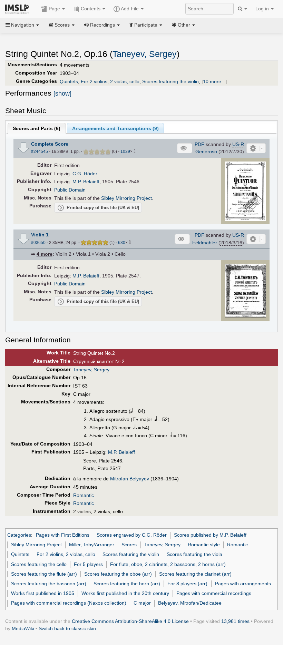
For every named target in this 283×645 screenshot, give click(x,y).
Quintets (69, 81)
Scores (129, 544)
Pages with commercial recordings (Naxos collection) (68, 603)
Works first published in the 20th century (125, 593)
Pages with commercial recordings (213, 593)
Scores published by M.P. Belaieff (210, 535)
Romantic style (204, 544)
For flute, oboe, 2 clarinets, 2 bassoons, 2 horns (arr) (168, 564)
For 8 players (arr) (187, 583)
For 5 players (88, 564)
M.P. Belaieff (85, 181)
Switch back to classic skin (67, 628)
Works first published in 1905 (42, 593)
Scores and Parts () (36, 128)
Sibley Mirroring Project (126, 198)
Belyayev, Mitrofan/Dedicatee (190, 603)
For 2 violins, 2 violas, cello (110, 81)
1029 (125, 151)
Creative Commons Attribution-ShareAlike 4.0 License (130, 621)
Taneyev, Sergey (145, 54)
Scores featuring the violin (170, 81)
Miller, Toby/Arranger (91, 544)
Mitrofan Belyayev (129, 478)
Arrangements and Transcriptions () (115, 128)
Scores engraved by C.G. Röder (132, 535)
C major (142, 603)
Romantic (83, 495)
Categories (19, 535)
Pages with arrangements (243, 583)
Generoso (206, 151)
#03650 (38, 242)
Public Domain (70, 190)
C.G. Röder (84, 173)
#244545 (39, 151)
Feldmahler (204, 242)
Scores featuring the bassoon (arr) (48, 583)
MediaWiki (23, 628)
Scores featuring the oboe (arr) (118, 574)
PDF (199, 144)
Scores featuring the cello (39, 564)
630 (121, 242)
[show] (62, 93)
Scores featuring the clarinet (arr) (195, 574)
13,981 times (235, 621)
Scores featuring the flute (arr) (44, 574)
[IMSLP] (18, 8)
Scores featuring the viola (194, 554)
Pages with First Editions (62, 535)
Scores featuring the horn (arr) (127, 583)
